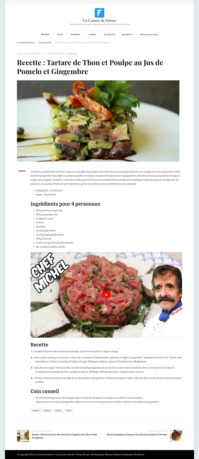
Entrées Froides (55, 54)
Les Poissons (71, 54)
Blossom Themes (113, 454)
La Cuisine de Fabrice (99, 20)
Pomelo (47, 411)
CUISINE (92, 34)
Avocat (35, 411)
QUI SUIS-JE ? (128, 34)
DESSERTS (75, 34)
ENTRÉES (45, 34)
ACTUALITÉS (109, 34)
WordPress (139, 454)
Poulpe (58, 411)
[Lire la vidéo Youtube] (106, 295)
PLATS (60, 34)
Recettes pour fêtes (149, 34)
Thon (68, 411)
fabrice (22, 171)
